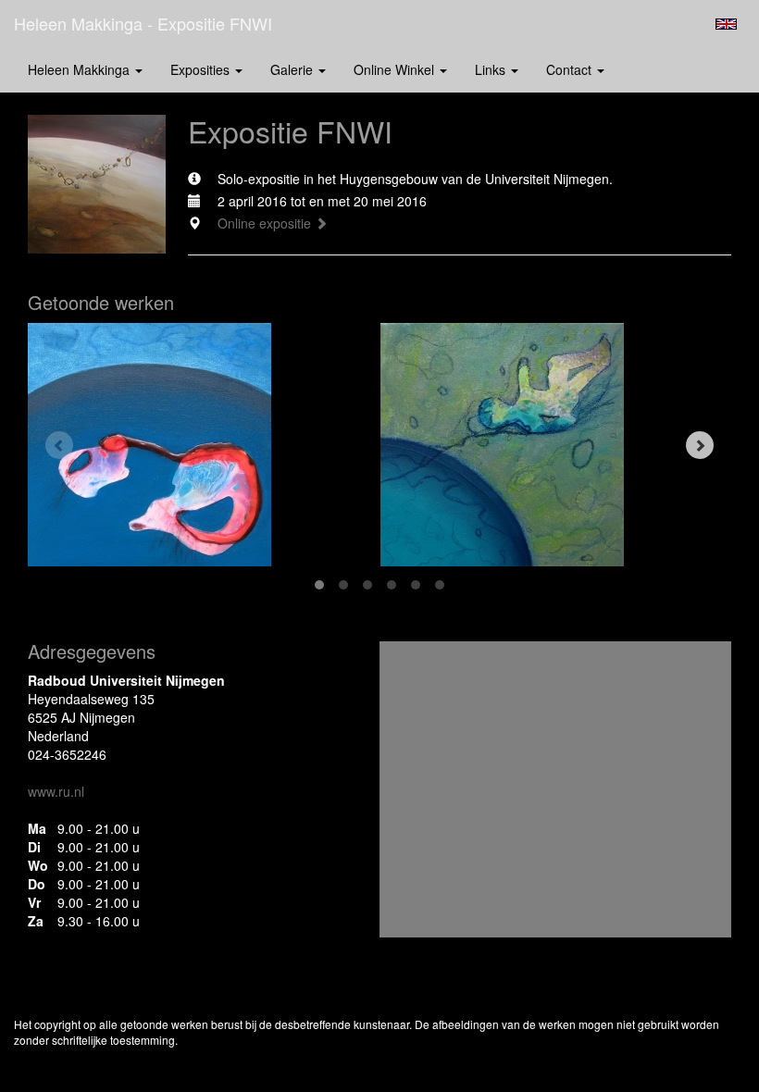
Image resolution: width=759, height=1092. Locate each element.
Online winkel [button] (396, 69)
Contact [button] (570, 69)
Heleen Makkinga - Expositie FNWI (143, 23)
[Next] (700, 445)
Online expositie (266, 223)
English (726, 24)
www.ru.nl (56, 791)
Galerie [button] (293, 69)
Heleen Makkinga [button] (80, 69)
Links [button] (492, 69)
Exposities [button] (201, 69)
